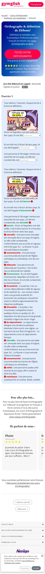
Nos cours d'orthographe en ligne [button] (17, 530)
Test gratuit (35, 4)
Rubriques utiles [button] (9, 542)
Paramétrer (25, 568)
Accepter (36, 568)
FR (26, 87)
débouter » (22, 509)
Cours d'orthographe (19, 15)
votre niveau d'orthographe (22, 417)
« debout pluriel (22, 502)
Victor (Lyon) (10, 439)
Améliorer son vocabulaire (15, 18)
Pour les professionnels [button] (12, 536)
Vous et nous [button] (7, 524)
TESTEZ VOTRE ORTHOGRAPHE (22, 54)
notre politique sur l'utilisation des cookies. (19, 562)
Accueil (5, 15)
